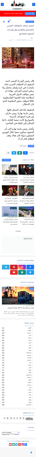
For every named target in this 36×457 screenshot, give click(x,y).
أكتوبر (29, 328)
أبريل (30, 343)
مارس (29, 340)
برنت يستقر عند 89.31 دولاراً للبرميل (20, 308)
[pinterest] (14, 267)
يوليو (30, 350)
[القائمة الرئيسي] (33, 4)
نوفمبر (29, 330)
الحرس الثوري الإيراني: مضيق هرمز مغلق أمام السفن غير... (10, 222)
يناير (30, 335)
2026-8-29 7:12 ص (28, 175)
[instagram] (22, 267)
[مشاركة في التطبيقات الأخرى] (8, 153)
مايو (30, 345)
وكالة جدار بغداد (11, 441)
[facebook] (30, 267)
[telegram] (6, 267)
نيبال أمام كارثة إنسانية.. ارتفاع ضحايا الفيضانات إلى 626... (27, 222)
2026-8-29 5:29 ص (28, 196)
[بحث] (2, 4)
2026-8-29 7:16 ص (28, 305)
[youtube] (14, 272)
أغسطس (28, 353)
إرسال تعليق (28, 238)
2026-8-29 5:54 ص (11, 175)
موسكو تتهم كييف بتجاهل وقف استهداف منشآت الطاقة (26, 201)
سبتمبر (29, 355)
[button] (25, 153)
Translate (16, 434)
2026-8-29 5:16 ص (11, 196)
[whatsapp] (22, 272)
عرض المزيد (6, 160)
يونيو (30, 348)
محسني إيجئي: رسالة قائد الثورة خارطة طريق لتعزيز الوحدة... (12, 13)
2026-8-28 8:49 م (11, 217)
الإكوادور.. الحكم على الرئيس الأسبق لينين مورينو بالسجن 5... (11, 201)
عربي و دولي (30, 21)
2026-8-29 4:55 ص (28, 217)
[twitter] (30, 272)
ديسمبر (29, 333)
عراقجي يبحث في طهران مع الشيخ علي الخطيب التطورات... (27, 180)
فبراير (29, 338)
